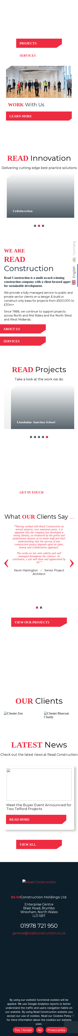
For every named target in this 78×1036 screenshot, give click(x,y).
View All (28, 844)
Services (28, 55)
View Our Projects (32, 622)
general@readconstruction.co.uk (39, 933)
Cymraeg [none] (74, 248)
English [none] (74, 272)
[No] (73, 1015)
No (40, 1030)
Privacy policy (56, 1030)
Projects (28, 43)
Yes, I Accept (23, 1030)
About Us (11, 329)
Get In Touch (31, 492)
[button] (35, 226)
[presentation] (6, 561)
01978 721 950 (39, 925)
